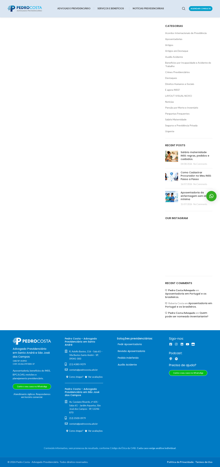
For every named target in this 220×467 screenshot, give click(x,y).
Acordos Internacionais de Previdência (186, 33)
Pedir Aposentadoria (130, 344)
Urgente (169, 131)
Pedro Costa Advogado (181, 290)
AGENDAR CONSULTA (201, 8)
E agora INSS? (172, 89)
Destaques (171, 77)
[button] (211, 196)
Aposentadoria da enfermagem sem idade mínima (196, 196)
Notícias (169, 101)
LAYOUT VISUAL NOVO (178, 95)
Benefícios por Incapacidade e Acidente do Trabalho (188, 64)
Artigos (169, 45)
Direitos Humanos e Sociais (179, 83)
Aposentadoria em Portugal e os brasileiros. (188, 305)
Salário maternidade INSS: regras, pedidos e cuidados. (195, 156)
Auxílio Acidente (174, 56)
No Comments (200, 164)
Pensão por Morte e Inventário (181, 107)
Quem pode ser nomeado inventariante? (186, 314)
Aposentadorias (173, 39)
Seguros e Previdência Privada (181, 125)
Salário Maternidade (175, 119)
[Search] (183, 8)
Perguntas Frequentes (177, 113)
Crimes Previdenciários (177, 72)
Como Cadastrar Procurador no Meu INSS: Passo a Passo (196, 176)
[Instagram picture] (172, 231)
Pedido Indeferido (128, 358)
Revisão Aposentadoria (131, 351)
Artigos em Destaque (176, 50)
